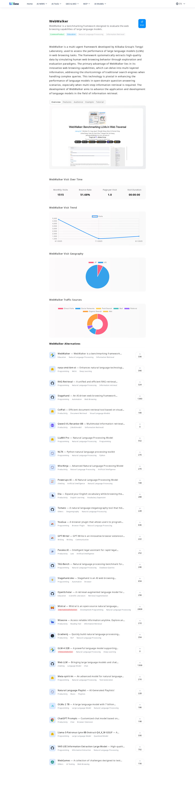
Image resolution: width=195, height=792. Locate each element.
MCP (85, 3)
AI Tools (55, 3)
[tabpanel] (97, 139)
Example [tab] (89, 102)
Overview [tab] (55, 102)
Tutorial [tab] (100, 102)
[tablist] (77, 102)
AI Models (99, 3)
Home (29, 3)
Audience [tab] (78, 102)
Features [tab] (67, 102)
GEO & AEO (71, 3)
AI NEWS (41, 3)
